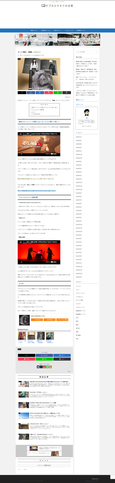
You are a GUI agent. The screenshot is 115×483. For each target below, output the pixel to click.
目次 (42, 104)
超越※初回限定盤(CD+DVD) (38, 316)
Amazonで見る (37, 319)
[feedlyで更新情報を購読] (47, 367)
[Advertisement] (57, 18)
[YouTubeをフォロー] (44, 367)
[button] (66, 92)
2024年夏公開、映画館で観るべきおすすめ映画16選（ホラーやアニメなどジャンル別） (87, 85)
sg (87, 118)
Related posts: (37, 114)
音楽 (20, 349)
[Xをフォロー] (41, 367)
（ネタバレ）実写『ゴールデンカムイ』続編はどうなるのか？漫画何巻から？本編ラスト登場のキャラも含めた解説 (86, 93)
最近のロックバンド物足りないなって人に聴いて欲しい (45, 107)
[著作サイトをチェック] (38, 367)
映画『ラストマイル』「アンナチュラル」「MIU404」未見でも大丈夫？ (86, 78)
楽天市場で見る (50, 319)
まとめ (33, 112)
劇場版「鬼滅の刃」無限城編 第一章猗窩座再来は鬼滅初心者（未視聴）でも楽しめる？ (86, 71)
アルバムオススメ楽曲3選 (38, 109)
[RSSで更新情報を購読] (50, 367)
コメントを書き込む (44, 465)
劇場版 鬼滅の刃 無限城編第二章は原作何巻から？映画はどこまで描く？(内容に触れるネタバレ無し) (86, 64)
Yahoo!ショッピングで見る (62, 319)
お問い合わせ (95, 478)
